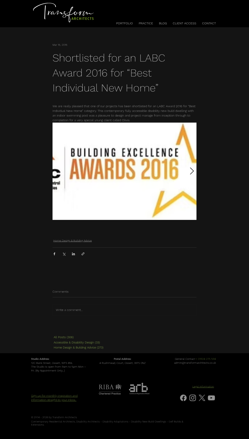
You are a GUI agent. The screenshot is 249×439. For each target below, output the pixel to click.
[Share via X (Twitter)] (64, 254)
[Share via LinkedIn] (73, 254)
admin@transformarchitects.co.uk (195, 362)
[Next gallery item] (192, 171)
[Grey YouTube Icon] (211, 397)
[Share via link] (83, 254)
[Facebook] (183, 397)
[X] (202, 397)
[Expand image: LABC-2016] (124, 171)
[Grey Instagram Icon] (192, 397)
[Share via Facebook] (54, 254)
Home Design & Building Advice (72, 240)
